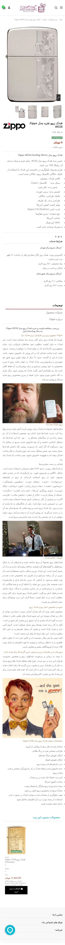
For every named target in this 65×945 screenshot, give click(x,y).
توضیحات (57, 305)
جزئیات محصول (54, 312)
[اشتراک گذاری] (61, 237)
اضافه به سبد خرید (14, 890)
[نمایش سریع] (12, 854)
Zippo (7, 869)
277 (6, 875)
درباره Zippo (55, 319)
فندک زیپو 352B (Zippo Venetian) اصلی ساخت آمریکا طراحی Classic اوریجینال (15, 883)
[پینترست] (55, 237)
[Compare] (16, 854)
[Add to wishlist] (20, 854)
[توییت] (59, 237)
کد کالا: (59, 132)
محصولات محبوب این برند (46, 817)
